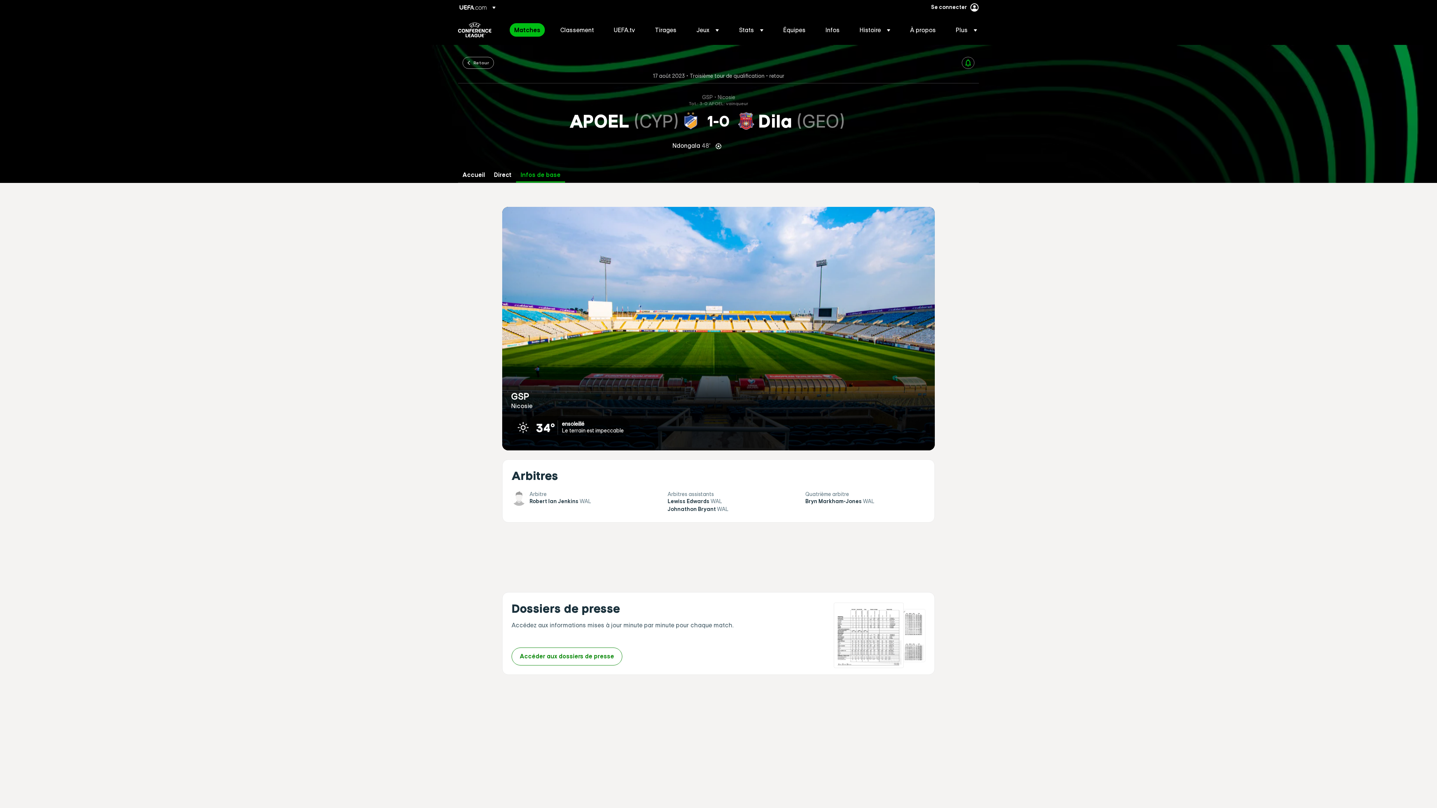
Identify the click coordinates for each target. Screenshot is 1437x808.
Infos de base (541, 175)
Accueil (474, 175)
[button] (708, 30)
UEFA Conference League (474, 29)
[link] (527, 30)
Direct (503, 175)
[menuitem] (527, 30)
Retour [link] (481, 62)
